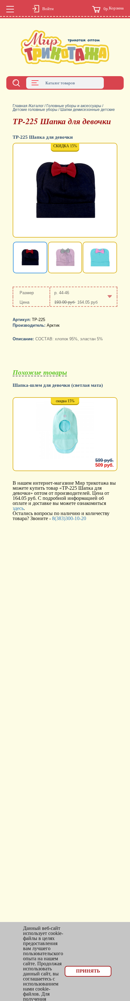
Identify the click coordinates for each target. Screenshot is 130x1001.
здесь (18, 508)
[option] (65, 190)
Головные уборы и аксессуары (73, 106)
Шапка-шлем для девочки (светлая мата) (58, 385)
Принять (88, 971)
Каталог (36, 106)
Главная (20, 106)
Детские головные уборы (35, 109)
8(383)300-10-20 (69, 518)
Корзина (113, 8)
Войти (48, 8)
